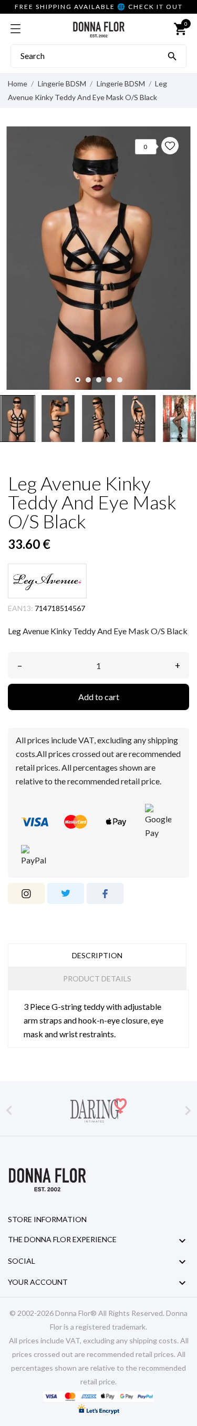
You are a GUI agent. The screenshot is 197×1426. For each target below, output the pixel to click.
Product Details (97, 978)
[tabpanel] (98, 258)
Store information (47, 1219)
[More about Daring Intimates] (98, 1110)
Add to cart (98, 697)
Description (97, 955)
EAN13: (20, 608)
